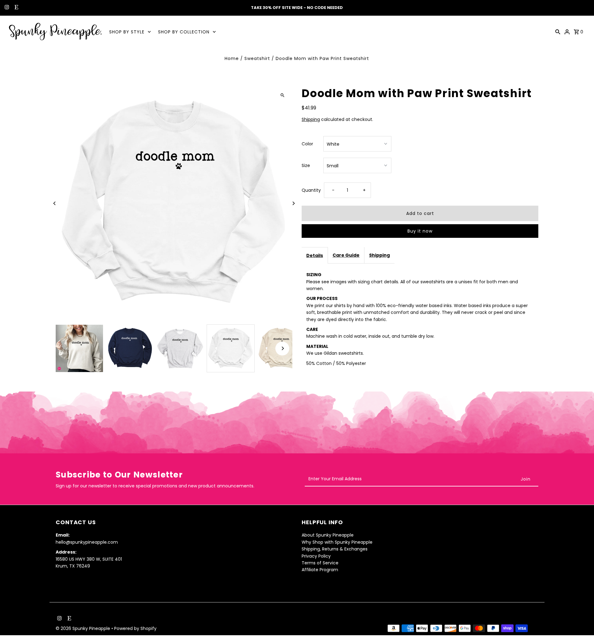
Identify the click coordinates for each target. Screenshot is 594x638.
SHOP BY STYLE (126, 32)
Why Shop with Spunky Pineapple (337, 542)
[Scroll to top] (581, 622)
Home (232, 58)
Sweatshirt (257, 58)
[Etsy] (15, 8)
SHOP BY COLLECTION (183, 32)
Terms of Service (320, 562)
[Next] (293, 203)
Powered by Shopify (135, 628)
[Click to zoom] (282, 95)
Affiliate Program (320, 570)
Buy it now (420, 231)
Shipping (311, 119)
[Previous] (55, 203)
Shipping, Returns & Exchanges (335, 549)
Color (307, 144)
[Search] (558, 31)
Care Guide (346, 255)
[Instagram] (6, 8)
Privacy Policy (316, 556)
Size (306, 165)
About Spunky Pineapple (328, 535)
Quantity (311, 190)
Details (314, 255)
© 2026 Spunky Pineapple (83, 628)
